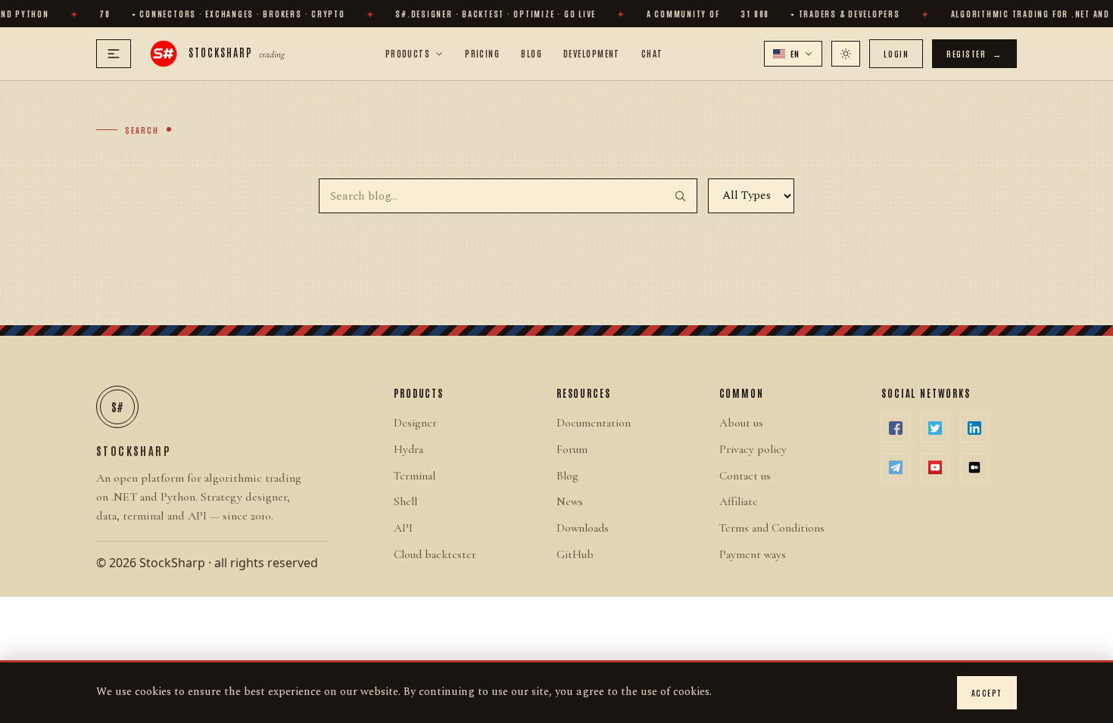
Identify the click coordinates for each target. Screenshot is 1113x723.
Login (896, 53)
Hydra (408, 449)
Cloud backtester (435, 554)
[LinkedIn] (974, 428)
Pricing (482, 53)
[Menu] (113, 53)
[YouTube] (935, 467)
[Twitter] (935, 428)
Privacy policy (753, 449)
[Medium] (974, 467)
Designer (415, 423)
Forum (572, 449)
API (403, 528)
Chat (652, 53)
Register (974, 53)
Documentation (593, 423)
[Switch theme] (845, 54)
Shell (405, 501)
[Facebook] (895, 428)
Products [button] (408, 53)
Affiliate (738, 501)
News (569, 501)
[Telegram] (895, 467)
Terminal (414, 476)
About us (741, 423)
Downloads (582, 528)
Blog (531, 53)
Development (591, 53)
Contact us (745, 476)
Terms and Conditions (772, 528)
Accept (986, 692)
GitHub (575, 554)
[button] (793, 54)
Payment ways (752, 554)
